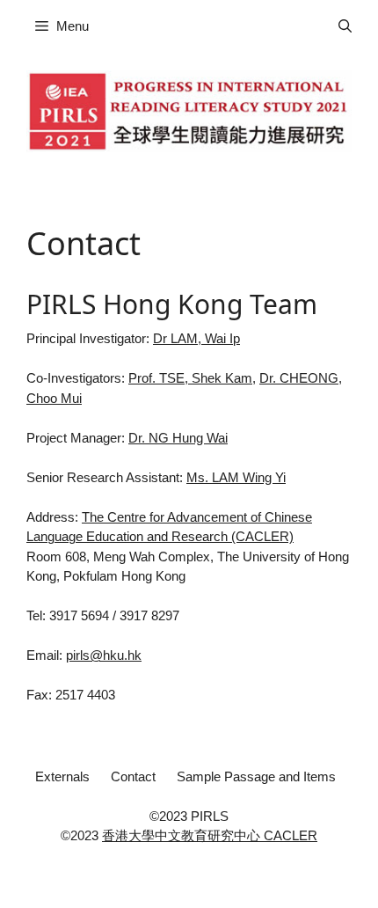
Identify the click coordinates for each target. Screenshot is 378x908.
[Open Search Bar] (345, 26)
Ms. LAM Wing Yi (236, 477)
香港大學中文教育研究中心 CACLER (209, 835)
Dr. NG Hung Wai (178, 437)
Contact (133, 776)
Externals (62, 776)
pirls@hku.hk (104, 655)
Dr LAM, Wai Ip (196, 338)
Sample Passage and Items (256, 776)
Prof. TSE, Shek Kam (190, 377)
